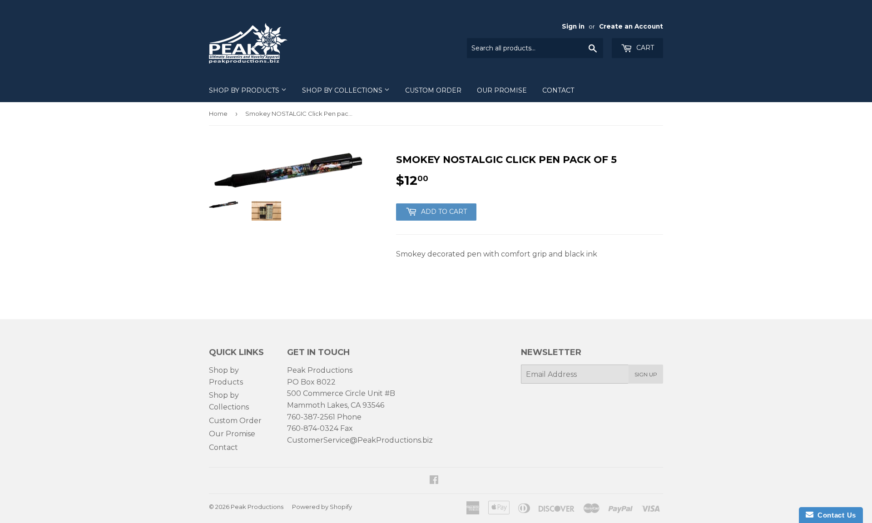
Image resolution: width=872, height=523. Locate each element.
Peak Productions (257, 506)
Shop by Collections (343, 90)
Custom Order (433, 90)
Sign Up (645, 374)
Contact (558, 90)
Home (218, 113)
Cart (644, 48)
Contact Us (834, 515)
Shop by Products (245, 90)
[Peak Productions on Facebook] (434, 480)
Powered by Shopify (322, 506)
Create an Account (631, 26)
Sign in (573, 26)
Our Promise (502, 90)
